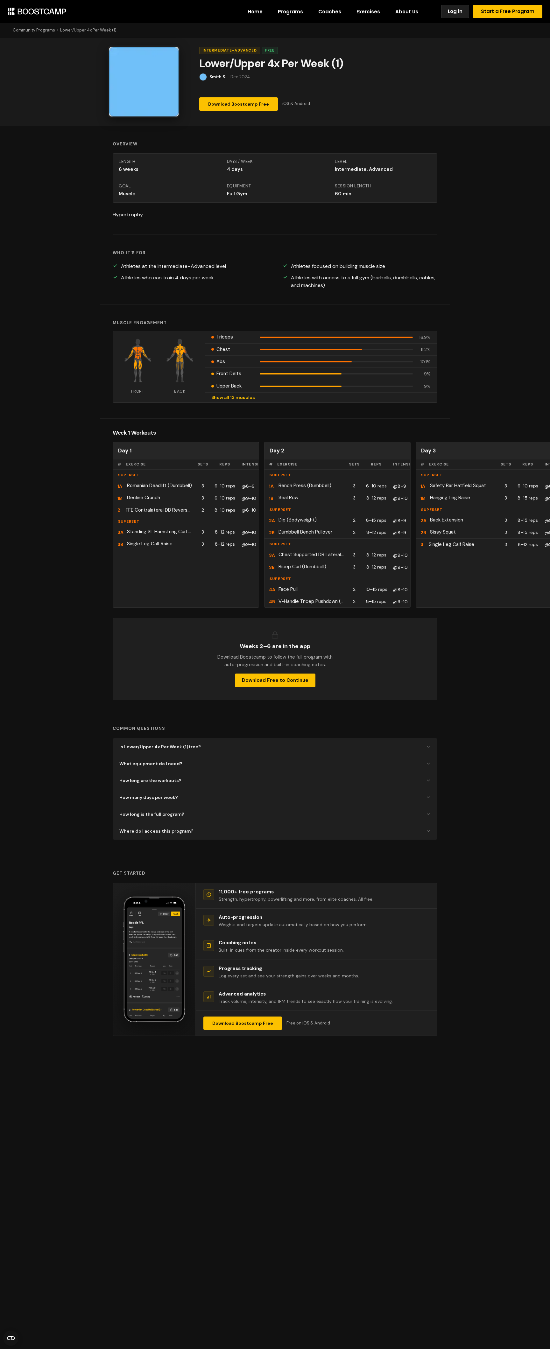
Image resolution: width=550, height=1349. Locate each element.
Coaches (329, 11)
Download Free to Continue (275, 680)
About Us (406, 11)
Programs (290, 11)
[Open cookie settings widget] (10, 1338)
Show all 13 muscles (233, 397)
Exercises (368, 11)
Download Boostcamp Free (238, 104)
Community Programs (34, 30)
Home (255, 11)
